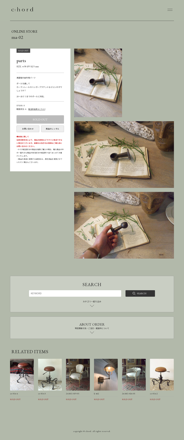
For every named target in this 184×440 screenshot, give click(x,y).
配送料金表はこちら (37, 109)
